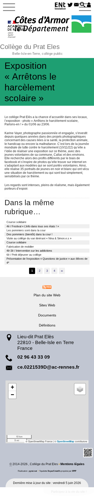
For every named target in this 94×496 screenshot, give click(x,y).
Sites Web (47, 305)
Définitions (47, 325)
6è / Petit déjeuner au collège (24, 254)
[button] (82, 5)
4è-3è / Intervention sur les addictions (29, 250)
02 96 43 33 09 (33, 357)
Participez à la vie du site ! (68, 491)
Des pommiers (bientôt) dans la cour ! (29, 234)
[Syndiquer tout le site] (47, 287)
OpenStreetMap (65, 441)
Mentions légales (72, 464)
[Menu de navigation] (9, 7)
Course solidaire (16, 222)
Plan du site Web (47, 295)
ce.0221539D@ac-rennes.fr (48, 367)
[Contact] (76, 5)
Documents (47, 315)
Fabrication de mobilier (20, 246)
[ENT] (60, 6)
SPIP (74, 471)
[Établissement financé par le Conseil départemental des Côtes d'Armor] (53, 24)
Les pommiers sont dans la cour (26, 230)
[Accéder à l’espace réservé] (89, 5)
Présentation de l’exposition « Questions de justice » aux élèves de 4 (47, 260)
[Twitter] (70, 5)
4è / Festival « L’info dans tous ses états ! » (33, 226)
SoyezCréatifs (54, 471)
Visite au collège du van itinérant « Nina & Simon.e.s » (39, 238)
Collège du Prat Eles (31, 49)
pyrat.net (33, 471)
